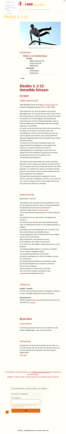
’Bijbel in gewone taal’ (37, 61)
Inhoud (40, 9)
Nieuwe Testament (34, 9)
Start (21, 9)
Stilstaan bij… (34, 66)
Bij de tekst (9, 13)
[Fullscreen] (64, 1)
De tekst (8, 10)
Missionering (34, 73)
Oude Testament (26, 9)
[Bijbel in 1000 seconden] (24, 4)
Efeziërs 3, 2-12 (16, 17)
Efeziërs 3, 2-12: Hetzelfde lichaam (11, 7)
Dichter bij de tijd (35, 63)
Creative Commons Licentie (40, 372)
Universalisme (34, 70)
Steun (49, 9)
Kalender (45, 9)
